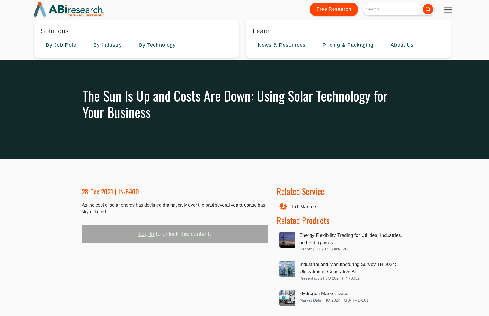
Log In (146, 234)
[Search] (428, 9)
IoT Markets (305, 206)
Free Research (333, 9)
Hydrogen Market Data (323, 293)
